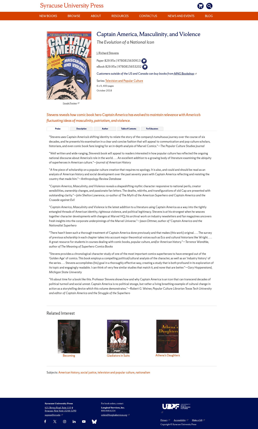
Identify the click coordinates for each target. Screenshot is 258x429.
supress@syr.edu (52, 415)
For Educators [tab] (152, 128)
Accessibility (180, 420)
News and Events (181, 16)
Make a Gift (197, 420)
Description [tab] (81, 128)
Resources (120, 16)
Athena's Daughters (167, 355)
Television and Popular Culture (124, 81)
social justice (88, 372)
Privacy (164, 420)
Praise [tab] (57, 128)
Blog (209, 16)
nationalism (143, 372)
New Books (48, 16)
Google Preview (70, 103)
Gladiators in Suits (118, 356)
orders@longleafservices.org (114, 415)
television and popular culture (116, 372)
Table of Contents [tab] (128, 128)
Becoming (69, 356)
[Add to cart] (144, 61)
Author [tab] (105, 128)
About (96, 16)
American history (68, 372)
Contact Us (148, 16)
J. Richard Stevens (108, 53)
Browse (74, 16)
